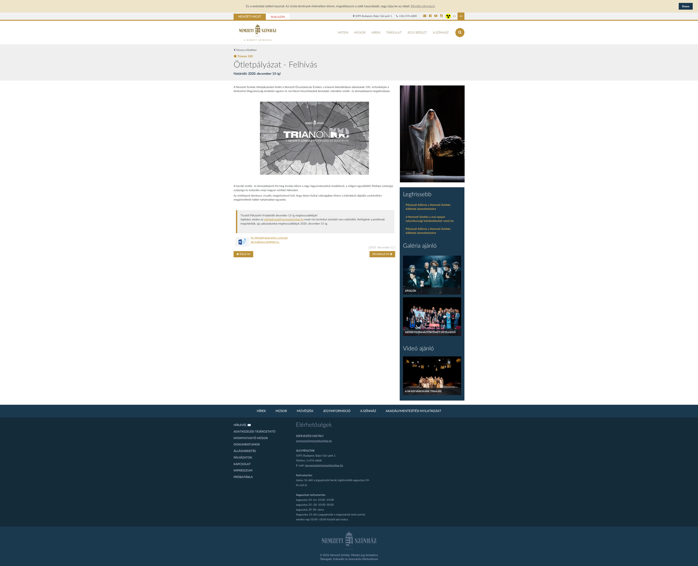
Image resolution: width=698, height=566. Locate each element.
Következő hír (381, 254)
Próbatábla (243, 477)
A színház (441, 32)
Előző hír (244, 254)
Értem (685, 6)
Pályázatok (243, 457)
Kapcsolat (242, 464)
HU (461, 16)
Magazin (278, 17)
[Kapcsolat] (424, 16)
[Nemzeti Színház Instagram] (441, 16)
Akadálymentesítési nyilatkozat (413, 411)
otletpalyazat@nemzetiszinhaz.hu (284, 219)
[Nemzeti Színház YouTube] (435, 16)
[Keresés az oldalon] (459, 32)
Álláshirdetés (245, 451)
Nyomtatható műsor (251, 438)
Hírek (375, 32)
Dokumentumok (247, 444)
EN (454, 16)
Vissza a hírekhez (246, 50)
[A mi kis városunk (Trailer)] (432, 375)
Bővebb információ (423, 6)
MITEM (343, 32)
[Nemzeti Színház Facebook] (430, 16)
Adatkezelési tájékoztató (254, 431)
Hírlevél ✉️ (242, 425)
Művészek (305, 411)
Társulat (394, 32)
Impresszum (243, 470)
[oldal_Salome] (432, 133)
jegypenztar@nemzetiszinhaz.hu (324, 465)
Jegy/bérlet (417, 32)
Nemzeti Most (249, 16)
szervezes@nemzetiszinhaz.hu (314, 441)
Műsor (360, 32)
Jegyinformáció (336, 411)
